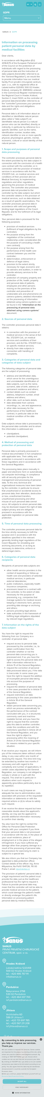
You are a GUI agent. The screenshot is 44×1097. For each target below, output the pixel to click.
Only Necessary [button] (22, 1087)
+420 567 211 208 (20, 1023)
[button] (22, 1092)
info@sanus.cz (13, 976)
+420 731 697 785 (20, 1020)
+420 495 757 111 (20, 973)
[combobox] (41, 1039)
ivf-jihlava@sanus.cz (17, 1026)
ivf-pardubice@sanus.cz (19, 1000)
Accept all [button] (22, 1081)
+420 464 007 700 (20, 997)
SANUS (5, 32)
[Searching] (35, 4)
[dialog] (22, 1066)
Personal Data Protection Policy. (13, 1076)
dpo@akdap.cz (23, 868)
